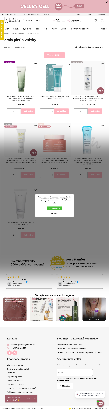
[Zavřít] (102, 393)
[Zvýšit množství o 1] (19, 111)
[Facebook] (9, 352)
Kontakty (11, 373)
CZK (78, 14)
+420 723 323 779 (76, 20)
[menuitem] (5, 28)
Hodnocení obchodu (15, 380)
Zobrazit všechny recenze (79, 266)
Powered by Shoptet (100, 409)
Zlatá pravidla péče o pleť (30, 14)
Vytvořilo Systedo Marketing (81, 409)
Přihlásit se (65, 386)
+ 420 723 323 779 (18, 348)
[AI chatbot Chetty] (100, 403)
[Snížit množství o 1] (8, 111)
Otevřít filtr (54, 55)
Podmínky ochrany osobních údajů (21, 388)
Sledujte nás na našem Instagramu (55, 295)
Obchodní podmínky (15, 384)
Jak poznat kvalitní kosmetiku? (69, 345)
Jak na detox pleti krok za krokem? (71, 349)
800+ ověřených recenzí (27, 264)
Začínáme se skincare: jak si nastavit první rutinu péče (79, 353)
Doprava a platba (14, 377)
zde (54, 203)
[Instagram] (14, 352)
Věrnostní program (9, 14)
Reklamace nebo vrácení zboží (20, 392)
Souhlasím (56, 208)
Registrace (101, 14)
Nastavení (55, 213)
